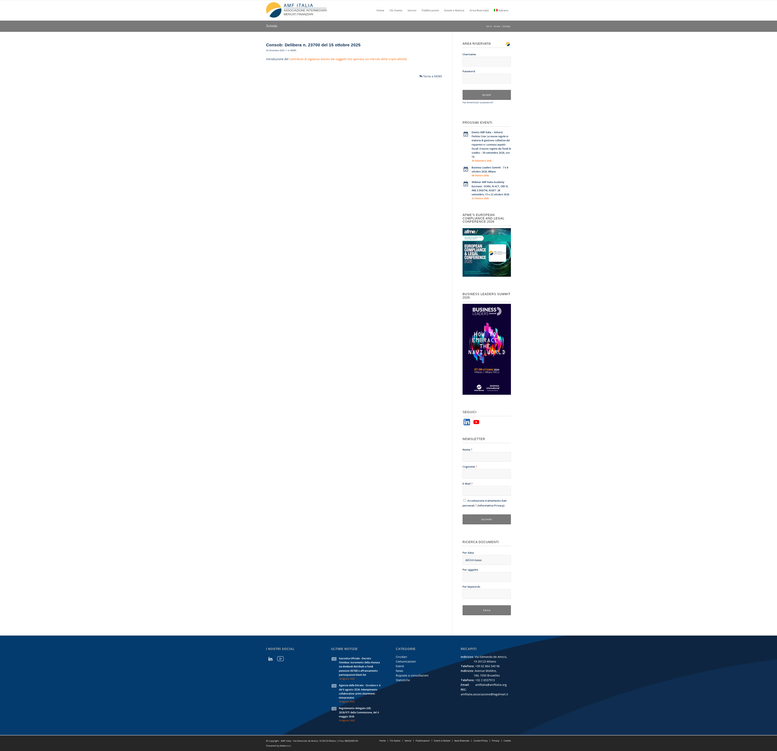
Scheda (271, 26)
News (399, 671)
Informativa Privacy (491, 505)
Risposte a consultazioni (412, 675)
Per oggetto (470, 569)
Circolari (401, 657)
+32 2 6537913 (485, 680)
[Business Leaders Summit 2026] (487, 394)
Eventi (400, 666)
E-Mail (468, 483)
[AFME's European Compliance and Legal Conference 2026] (487, 276)
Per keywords (471, 586)
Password (469, 71)
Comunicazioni (406, 661)
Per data (468, 552)
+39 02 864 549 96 (487, 666)
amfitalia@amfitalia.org (491, 685)
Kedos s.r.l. (285, 745)
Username (469, 54)
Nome (467, 449)
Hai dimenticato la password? (478, 102)
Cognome (470, 466)
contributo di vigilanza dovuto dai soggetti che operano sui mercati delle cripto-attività (348, 59)
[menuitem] (380, 10)
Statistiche (403, 680)
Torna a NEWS (432, 76)
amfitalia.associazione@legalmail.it (484, 694)
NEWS (293, 50)
